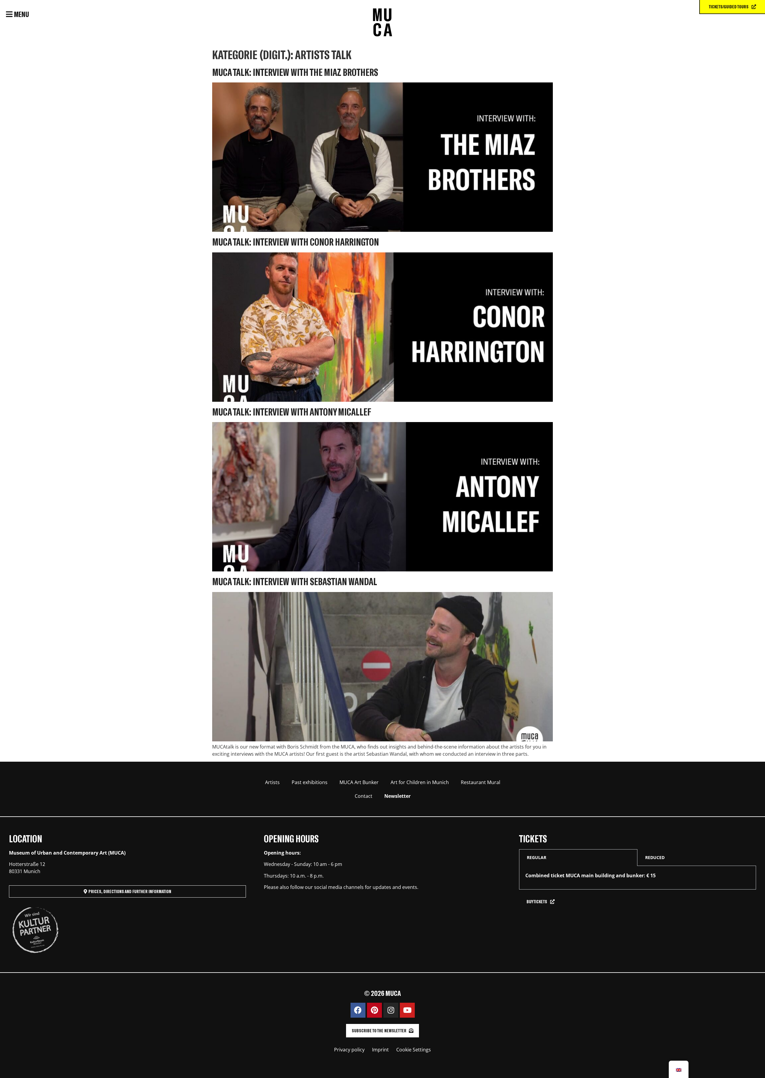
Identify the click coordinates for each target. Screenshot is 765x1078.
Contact (363, 796)
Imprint (380, 1049)
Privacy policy (349, 1049)
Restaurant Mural (480, 782)
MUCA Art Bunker (359, 782)
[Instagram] (390, 1010)
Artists (272, 782)
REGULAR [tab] (536, 857)
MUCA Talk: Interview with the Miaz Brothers (295, 72)
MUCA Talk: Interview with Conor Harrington (295, 241)
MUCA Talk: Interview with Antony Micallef (291, 411)
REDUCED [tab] (655, 857)
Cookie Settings (413, 1049)
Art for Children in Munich (420, 782)
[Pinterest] (374, 1010)
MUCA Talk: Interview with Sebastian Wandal (294, 581)
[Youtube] (407, 1010)
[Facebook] (358, 1010)
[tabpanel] (637, 878)
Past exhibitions (310, 782)
